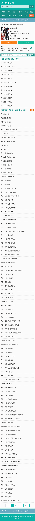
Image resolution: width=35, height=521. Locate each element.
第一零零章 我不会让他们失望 (10, 501)
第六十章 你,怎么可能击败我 (9, 344)
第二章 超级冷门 (6, 118)
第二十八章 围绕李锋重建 (8, 219)
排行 (20, 15)
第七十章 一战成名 (6, 383)
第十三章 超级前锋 (6, 161)
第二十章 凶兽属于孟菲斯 (8, 188)
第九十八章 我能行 (6, 493)
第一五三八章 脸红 (6, 94)
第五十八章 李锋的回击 (8, 337)
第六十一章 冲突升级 (7, 348)
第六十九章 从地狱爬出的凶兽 (10, 380)
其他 (14, 15)
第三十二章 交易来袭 (7, 235)
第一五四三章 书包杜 (7, 74)
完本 (26, 15)
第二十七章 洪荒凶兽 (7, 216)
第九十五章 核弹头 (6, 481)
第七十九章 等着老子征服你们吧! (11, 419)
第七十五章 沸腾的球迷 (8, 403)
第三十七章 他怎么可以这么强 (10, 255)
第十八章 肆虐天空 (6, 180)
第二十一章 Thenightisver (8, 192)
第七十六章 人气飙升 (7, 407)
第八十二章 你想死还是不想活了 (10, 430)
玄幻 (8, 12)
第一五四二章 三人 (6, 78)
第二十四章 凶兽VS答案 (8, 204)
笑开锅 (16, 31)
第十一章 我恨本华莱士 (8, 153)
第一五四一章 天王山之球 (8, 82)
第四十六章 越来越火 (7, 290)
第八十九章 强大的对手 (8, 458)
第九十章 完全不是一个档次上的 (10, 462)
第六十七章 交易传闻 (7, 372)
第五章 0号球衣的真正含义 (9, 130)
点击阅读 (26, 43)
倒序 (32, 110)
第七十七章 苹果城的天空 (8, 411)
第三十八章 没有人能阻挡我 (9, 258)
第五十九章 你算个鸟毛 (8, 340)
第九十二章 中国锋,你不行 (8, 469)
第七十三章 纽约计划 (7, 395)
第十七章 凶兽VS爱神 (7, 176)
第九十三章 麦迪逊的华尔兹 (9, 473)
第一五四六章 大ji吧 (22, 38)
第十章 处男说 (5, 149)
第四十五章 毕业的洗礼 (8, 286)
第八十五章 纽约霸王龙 (8, 442)
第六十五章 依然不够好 (8, 364)
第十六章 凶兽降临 (6, 173)
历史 (26, 12)
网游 (31, 12)
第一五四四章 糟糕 (6, 71)
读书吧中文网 (7, 3)
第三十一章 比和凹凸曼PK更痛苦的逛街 (13, 231)
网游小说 (14, 24)
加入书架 (9, 43)
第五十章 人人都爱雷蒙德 (8, 305)
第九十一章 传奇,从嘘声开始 (9, 465)
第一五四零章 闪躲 (6, 86)
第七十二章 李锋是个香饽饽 (9, 391)
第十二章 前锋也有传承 (8, 157)
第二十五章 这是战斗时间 (8, 208)
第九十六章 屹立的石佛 (8, 485)
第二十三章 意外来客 (7, 200)
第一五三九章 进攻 (6, 90)
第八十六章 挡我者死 (7, 446)
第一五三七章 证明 (6, 98)
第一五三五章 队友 (6, 106)
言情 (8, 15)
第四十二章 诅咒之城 (7, 274)
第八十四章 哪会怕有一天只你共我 (11, 438)
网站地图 (17, 518)
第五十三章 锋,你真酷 (7, 317)
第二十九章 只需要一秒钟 (8, 223)
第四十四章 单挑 (6, 282)
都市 (20, 12)
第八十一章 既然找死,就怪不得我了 (11, 426)
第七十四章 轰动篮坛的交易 (9, 399)
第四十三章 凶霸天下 (7, 278)
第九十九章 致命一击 (7, 497)
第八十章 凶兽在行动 (7, 422)
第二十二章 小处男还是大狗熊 (10, 196)
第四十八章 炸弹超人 (7, 298)
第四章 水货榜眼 (6, 126)
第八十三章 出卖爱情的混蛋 (9, 434)
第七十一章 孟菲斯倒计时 (8, 387)
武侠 (14, 12)
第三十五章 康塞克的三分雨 (9, 247)
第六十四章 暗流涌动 (7, 360)
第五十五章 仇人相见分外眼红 (10, 325)
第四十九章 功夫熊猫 (7, 301)
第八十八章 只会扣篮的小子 (9, 454)
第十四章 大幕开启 (6, 165)
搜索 (31, 6)
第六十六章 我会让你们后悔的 (10, 368)
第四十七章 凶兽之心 (7, 294)
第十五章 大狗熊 (6, 169)
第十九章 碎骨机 (6, 184)
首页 (3, 12)
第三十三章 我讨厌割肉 (8, 239)
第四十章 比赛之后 (6, 266)
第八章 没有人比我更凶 (8, 141)
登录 (31, 15)
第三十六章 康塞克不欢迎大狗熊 (10, 251)
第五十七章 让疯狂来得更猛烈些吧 (11, 333)
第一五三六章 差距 (6, 102)
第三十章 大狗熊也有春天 (8, 227)
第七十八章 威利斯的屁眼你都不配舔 (12, 415)
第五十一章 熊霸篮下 (7, 309)
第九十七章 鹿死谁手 (7, 489)
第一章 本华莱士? (6, 114)
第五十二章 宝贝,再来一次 (8, 313)
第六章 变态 (4, 134)
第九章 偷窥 (4, 145)
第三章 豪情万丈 (6, 122)
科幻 (3, 15)
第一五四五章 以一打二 (8, 67)
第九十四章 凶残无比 (7, 477)
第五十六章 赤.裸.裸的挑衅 (9, 329)
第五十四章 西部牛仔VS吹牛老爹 (11, 321)
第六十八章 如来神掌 (7, 376)
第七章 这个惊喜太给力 (8, 137)
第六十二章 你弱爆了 (7, 352)
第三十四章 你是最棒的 (8, 243)
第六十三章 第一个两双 (8, 356)
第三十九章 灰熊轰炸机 (8, 262)
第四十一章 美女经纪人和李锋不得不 (12, 270)
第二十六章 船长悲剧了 (8, 212)
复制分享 (30, 55)
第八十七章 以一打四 (7, 450)
